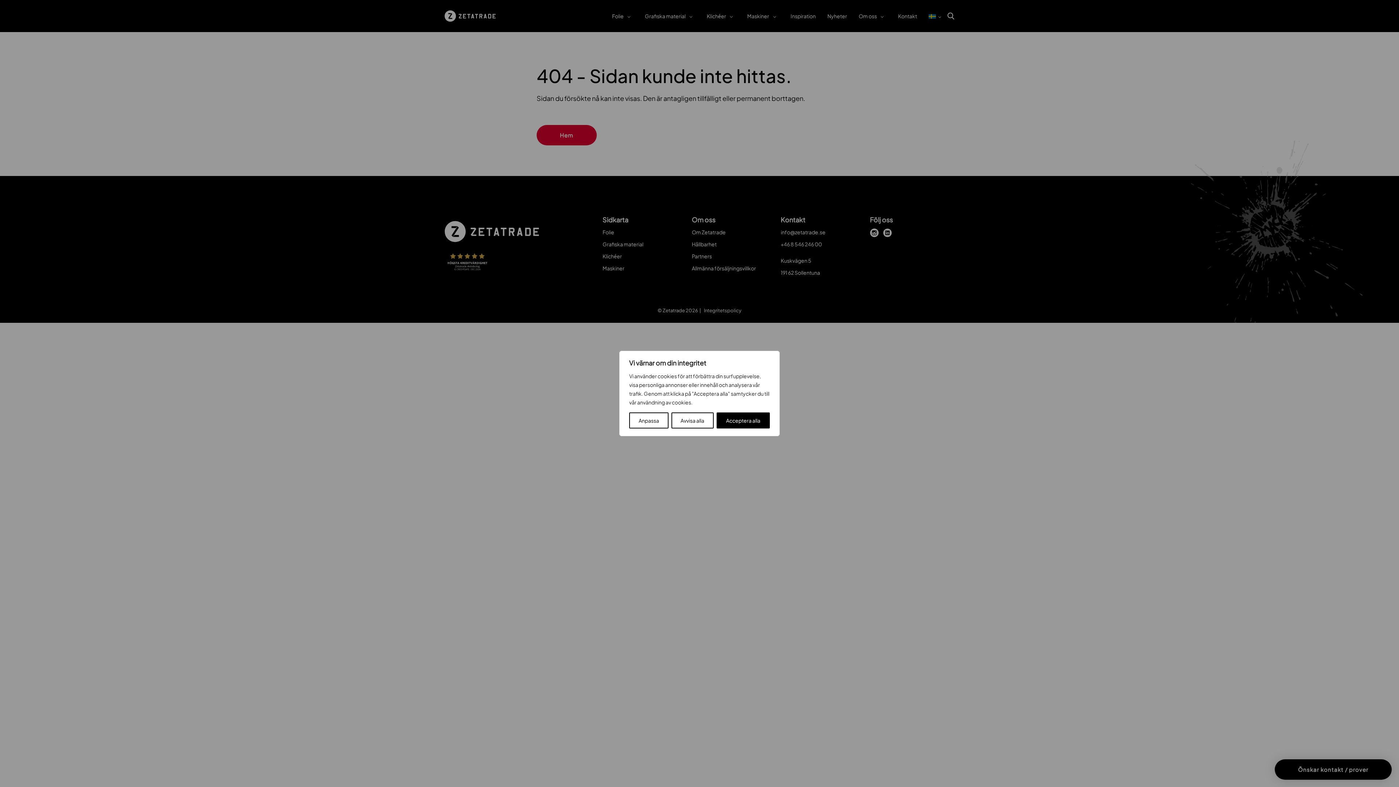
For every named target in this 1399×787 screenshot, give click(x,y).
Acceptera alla (743, 420)
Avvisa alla (692, 420)
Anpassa (649, 420)
